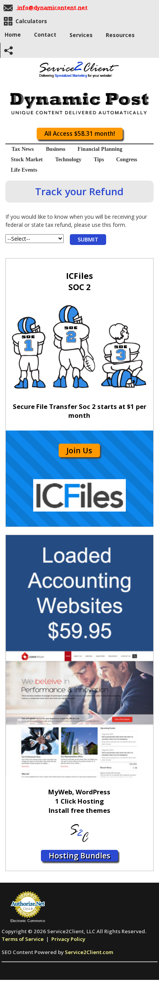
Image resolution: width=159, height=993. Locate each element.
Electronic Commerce (27, 921)
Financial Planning (100, 149)
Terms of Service (23, 939)
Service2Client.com (89, 952)
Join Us (79, 450)
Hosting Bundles (79, 855)
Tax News (23, 149)
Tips (99, 159)
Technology (68, 159)
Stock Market (27, 159)
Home (13, 34)
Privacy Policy (68, 939)
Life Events (24, 170)
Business (55, 149)
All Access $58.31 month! (79, 134)
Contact (45, 34)
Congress (126, 159)
